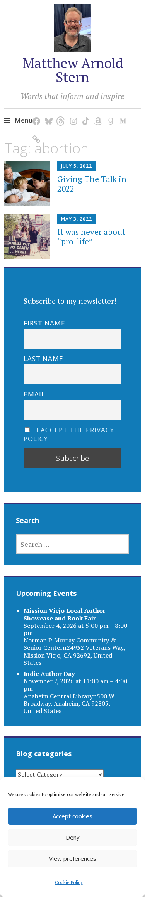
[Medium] (121, 113)
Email (34, 393)
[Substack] (35, 131)
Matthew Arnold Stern (72, 70)
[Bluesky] (47, 113)
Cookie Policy (69, 882)
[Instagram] (72, 113)
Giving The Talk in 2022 (91, 184)
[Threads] (59, 113)
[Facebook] (35, 113)
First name (44, 323)
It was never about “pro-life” (91, 236)
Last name (43, 358)
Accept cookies (72, 816)
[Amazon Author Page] (97, 113)
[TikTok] (84, 113)
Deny (73, 837)
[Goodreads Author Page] (109, 113)
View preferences (72, 858)
